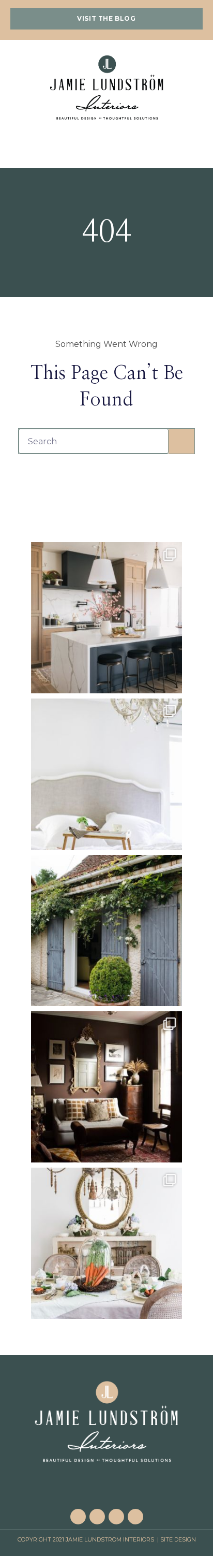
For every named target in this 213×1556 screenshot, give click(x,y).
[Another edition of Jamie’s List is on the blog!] (106, 930)
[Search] (181, 441)
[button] (106, 19)
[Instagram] (116, 1516)
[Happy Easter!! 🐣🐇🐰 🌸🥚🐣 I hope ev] (106, 1243)
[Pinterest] (97, 1516)
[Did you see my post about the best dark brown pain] (106, 1086)
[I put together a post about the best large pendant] (106, 617)
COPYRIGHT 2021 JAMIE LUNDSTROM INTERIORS (87, 1539)
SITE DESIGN (178, 1539)
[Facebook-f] (78, 1516)
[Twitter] (135, 1516)
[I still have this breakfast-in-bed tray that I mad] (106, 774)
